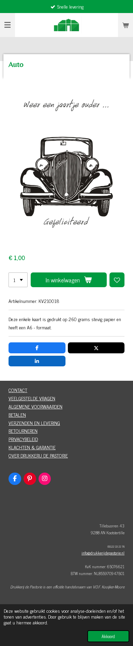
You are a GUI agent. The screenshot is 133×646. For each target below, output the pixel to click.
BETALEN (17, 414)
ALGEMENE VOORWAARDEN (35, 406)
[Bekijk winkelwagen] (125, 25)
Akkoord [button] (108, 636)
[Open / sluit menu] (7, 25)
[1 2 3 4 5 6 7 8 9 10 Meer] (18, 280)
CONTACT (18, 390)
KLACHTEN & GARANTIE (32, 447)
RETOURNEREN (23, 431)
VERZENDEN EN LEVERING (34, 423)
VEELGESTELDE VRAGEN (32, 398)
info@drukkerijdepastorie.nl (103, 552)
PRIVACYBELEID (23, 439)
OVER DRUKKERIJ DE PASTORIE (38, 455)
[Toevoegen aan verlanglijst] (116, 280)
